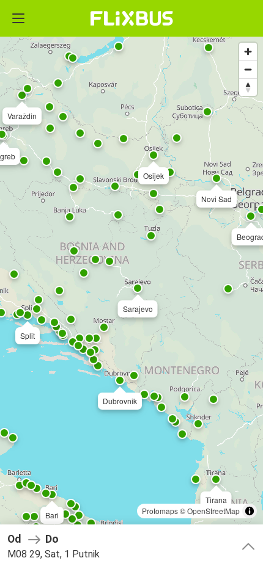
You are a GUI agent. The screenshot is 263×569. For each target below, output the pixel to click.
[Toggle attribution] (249, 511)
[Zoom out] (248, 69)
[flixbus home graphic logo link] (132, 18)
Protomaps (160, 511)
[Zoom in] (248, 51)
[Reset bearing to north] (248, 87)
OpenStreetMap (213, 511)
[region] (131, 284)
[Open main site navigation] (18, 18)
